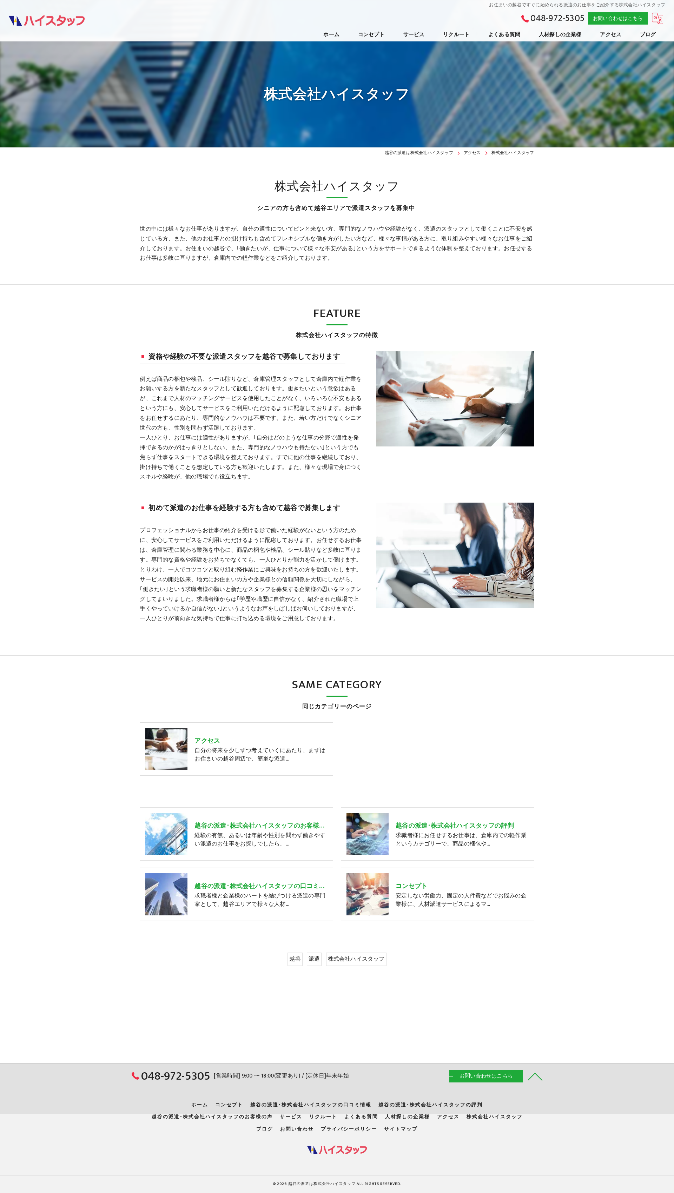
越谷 (294, 958)
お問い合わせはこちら (618, 18)
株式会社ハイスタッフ (356, 958)
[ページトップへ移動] (535, 1076)
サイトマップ (401, 1129)
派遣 (314, 958)
